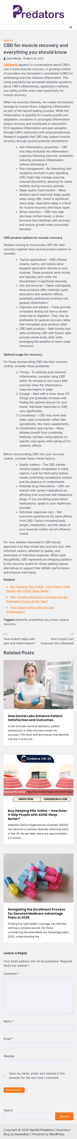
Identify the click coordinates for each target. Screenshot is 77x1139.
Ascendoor (22, 1134)
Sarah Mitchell (13, 58)
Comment (11, 973)
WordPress (56, 1134)
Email (8, 1038)
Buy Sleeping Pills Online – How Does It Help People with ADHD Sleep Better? (37, 815)
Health (8, 40)
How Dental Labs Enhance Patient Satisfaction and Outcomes (35, 718)
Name (9, 1021)
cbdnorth (21, 619)
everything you (39, 619)
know (54, 619)
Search (8, 1110)
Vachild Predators (41, 1130)
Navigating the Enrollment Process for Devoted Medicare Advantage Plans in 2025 (36, 913)
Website (9, 1056)
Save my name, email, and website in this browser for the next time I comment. (37, 1075)
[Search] (70, 27)
